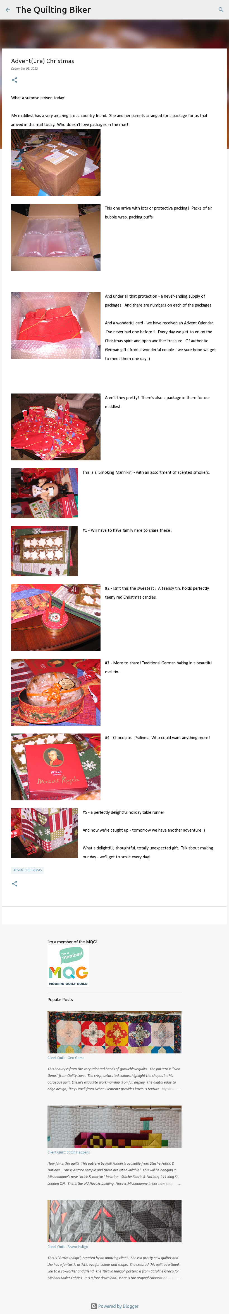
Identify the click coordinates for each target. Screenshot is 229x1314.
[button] (14, 81)
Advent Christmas (27, 870)
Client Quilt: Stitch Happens (68, 1152)
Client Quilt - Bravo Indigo (67, 1247)
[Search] (99, 9)
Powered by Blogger (118, 1306)
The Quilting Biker (53, 9)
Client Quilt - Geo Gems (65, 1058)
